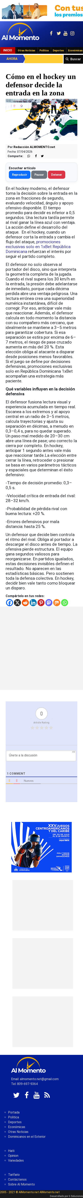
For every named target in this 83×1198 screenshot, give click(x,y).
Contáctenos (17, 1179)
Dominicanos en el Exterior (27, 1137)
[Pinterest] (41, 602)
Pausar (39, 174)
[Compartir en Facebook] (34, 156)
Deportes (58, 50)
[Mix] (56, 602)
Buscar (75, 59)
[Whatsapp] (64, 602)
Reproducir (19, 174)
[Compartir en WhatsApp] (27, 156)
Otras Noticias (26, 50)
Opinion (13, 1156)
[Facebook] (9, 602)
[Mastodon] (48, 602)
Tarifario (14, 1175)
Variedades (16, 1160)
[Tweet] (41, 156)
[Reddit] (25, 602)
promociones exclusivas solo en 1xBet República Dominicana (38, 246)
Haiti (11, 1151)
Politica (13, 1117)
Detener (56, 174)
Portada (14, 1112)
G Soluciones (76, 1196)
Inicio (7, 50)
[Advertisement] (41, 648)
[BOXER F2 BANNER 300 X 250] (41, 847)
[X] (17, 602)
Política (44, 50)
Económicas (16, 1127)
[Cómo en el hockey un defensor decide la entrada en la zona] (41, 120)
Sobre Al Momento (21, 1184)
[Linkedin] (33, 602)
